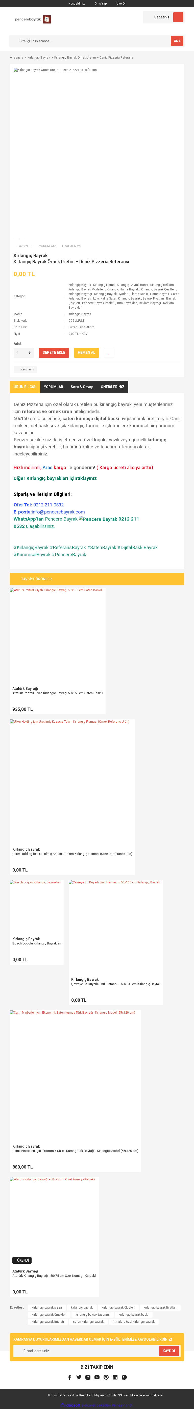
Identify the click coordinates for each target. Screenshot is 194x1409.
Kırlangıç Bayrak (31, 255)
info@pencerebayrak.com (58, 512)
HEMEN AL (86, 352)
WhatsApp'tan (29, 519)
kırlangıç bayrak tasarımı (93, 1314)
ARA (177, 41)
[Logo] (31, 20)
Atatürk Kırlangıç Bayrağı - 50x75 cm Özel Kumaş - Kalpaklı (54, 1276)
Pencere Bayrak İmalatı (98, 303)
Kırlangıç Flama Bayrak (123, 289)
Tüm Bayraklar (127, 303)
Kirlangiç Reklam (162, 285)
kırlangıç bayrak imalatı (48, 1321)
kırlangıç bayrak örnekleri (49, 1314)
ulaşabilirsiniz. (40, 526)
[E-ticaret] (96, 1405)
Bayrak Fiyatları (153, 298)
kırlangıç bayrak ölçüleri (118, 1307)
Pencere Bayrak (61, 519)
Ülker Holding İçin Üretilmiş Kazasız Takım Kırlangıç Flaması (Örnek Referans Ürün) (72, 854)
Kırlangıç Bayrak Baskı (132, 285)
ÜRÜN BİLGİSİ (25, 387)
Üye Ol (121, 3)
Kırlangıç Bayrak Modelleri (86, 289)
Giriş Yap (100, 3)
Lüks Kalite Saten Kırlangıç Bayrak (117, 298)
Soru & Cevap (82, 387)
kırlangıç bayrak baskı (134, 1314)
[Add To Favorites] (109, 353)
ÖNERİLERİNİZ (113, 387)
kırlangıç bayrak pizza (47, 1307)
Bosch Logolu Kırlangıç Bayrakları (36, 943)
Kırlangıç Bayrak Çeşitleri (158, 289)
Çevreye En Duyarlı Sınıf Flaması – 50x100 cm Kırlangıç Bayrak (116, 984)
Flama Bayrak (159, 294)
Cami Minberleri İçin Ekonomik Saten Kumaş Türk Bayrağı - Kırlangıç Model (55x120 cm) (75, 1151)
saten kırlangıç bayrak (88, 1321)
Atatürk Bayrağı (25, 689)
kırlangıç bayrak (82, 1307)
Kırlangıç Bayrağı (80, 294)
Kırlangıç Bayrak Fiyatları (111, 294)
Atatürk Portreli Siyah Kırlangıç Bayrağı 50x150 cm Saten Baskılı (57, 693)
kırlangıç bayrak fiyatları (160, 1307)
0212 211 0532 (39, 505)
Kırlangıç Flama (104, 285)
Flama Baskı (139, 294)
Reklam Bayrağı (150, 303)
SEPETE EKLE (54, 352)
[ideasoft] (70, 1405)
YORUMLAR (53, 387)
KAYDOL (169, 1351)
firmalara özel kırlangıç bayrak (134, 1321)
